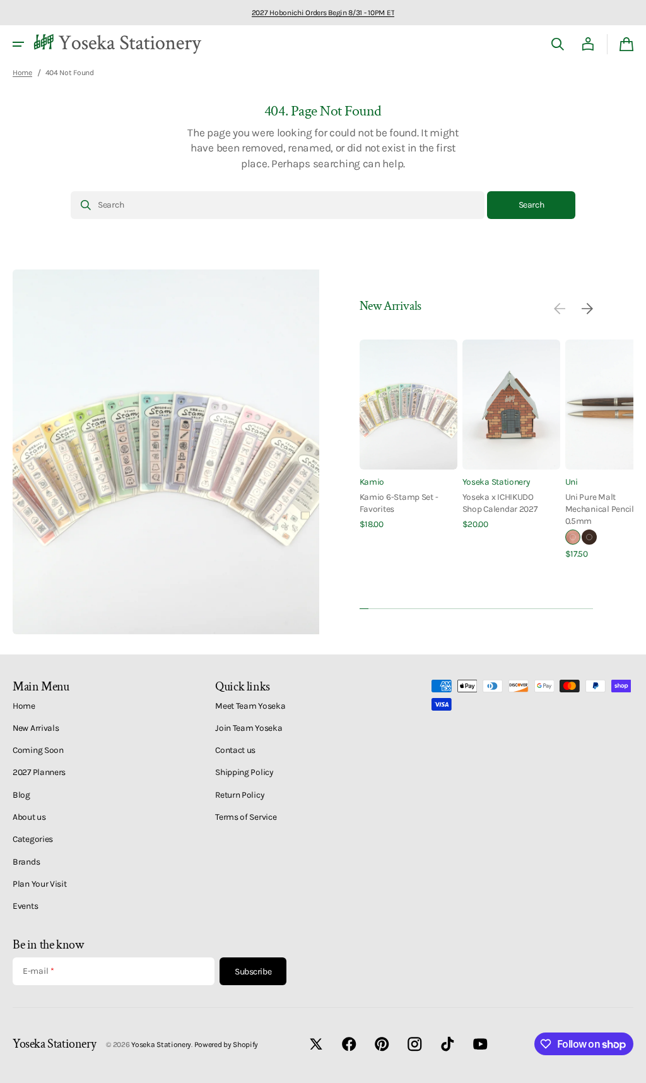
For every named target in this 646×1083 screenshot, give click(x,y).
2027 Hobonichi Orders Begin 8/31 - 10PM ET (323, 12)
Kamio (372, 481)
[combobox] (277, 205)
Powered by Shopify (226, 1044)
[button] (18, 44)
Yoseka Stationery (496, 481)
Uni (571, 481)
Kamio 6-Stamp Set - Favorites (399, 503)
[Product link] (408, 435)
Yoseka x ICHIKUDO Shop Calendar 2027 (499, 503)
